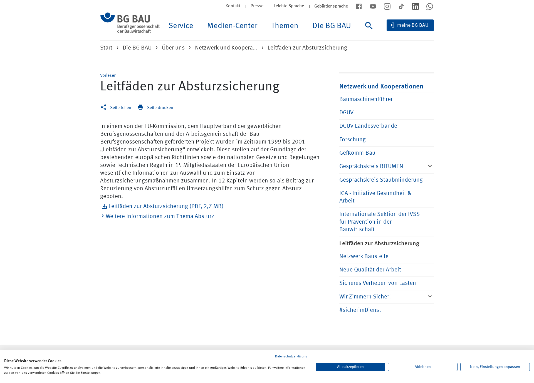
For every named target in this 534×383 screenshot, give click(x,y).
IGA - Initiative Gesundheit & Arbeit (375, 197)
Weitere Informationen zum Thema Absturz (160, 216)
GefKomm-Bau (357, 153)
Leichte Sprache (289, 6)
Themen (284, 26)
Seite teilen (120, 108)
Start (106, 48)
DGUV (346, 113)
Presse (257, 6)
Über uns (173, 48)
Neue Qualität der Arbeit (370, 270)
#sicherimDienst (360, 310)
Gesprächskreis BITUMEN (371, 166)
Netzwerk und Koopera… (226, 48)
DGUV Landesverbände (368, 126)
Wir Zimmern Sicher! (365, 297)
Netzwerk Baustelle (364, 257)
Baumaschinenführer (366, 99)
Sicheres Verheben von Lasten (377, 283)
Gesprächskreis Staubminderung (381, 180)
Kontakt (233, 6)
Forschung (352, 140)
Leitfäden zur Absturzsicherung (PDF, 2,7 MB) (166, 206)
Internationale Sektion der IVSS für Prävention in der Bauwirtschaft (379, 222)
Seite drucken (160, 108)
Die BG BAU (331, 26)
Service (181, 26)
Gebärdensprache (331, 6)
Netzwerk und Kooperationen (381, 86)
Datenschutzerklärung (291, 356)
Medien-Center (232, 26)
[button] (108, 75)
